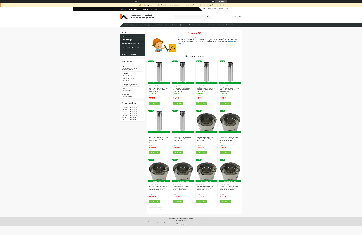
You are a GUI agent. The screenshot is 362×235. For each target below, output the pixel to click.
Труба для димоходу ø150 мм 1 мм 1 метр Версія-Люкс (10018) (205, 89)
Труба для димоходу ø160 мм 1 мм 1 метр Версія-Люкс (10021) (229, 89)
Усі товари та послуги (155, 209)
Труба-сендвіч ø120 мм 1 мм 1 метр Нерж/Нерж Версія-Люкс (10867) (205, 138)
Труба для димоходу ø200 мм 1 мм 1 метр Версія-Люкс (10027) (182, 138)
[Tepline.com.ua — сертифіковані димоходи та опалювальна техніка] (124, 17)
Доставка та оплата (195, 24)
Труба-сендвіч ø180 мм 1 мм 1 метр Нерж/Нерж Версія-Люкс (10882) (205, 187)
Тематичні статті (127, 51)
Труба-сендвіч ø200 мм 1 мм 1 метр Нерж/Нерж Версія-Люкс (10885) (229, 187)
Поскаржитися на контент (192, 222)
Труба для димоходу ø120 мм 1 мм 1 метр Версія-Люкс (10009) (158, 89)
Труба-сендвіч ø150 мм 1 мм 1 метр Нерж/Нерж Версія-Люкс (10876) (158, 187)
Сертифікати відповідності (130, 47)
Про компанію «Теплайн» (161, 24)
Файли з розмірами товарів (130, 43)
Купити (155, 103)
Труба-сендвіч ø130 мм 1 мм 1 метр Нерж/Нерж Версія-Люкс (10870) (229, 138)
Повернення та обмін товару (214, 24)
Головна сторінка (131, 24)
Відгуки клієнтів (231, 24)
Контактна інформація (179, 24)
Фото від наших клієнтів (129, 54)
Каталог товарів (145, 24)
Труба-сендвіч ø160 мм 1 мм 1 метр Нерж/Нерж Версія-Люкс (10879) (181, 187)
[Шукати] (207, 17)
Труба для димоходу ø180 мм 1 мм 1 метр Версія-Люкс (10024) (158, 138)
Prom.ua (190, 218)
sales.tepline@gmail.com (129, 85)
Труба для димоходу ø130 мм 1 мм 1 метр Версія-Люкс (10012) (182, 89)
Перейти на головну (128, 36)
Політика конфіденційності (208, 222)
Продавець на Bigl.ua (181, 220)
